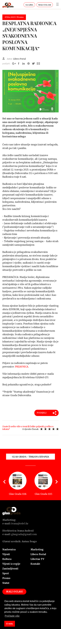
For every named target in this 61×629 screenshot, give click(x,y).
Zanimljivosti (10, 568)
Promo (6, 578)
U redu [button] (9, 623)
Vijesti (6, 554)
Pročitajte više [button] (12, 616)
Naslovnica (9, 549)
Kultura (6, 559)
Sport (5, 573)
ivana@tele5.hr (19, 523)
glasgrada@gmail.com (24, 534)
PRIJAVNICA (21, 366)
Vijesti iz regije (11, 563)
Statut (5, 583)
